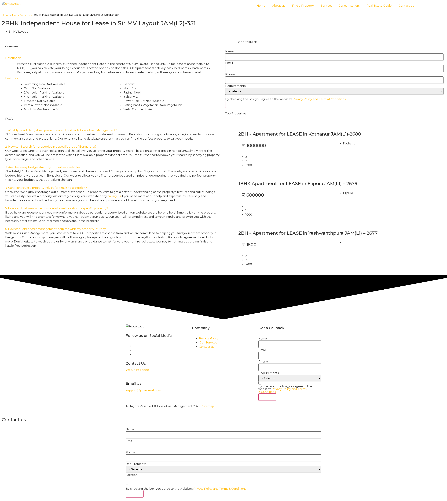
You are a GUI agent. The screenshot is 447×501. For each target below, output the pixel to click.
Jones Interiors (349, 5)
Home (261, 5)
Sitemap (208, 406)
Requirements (235, 86)
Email (229, 63)
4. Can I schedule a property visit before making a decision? (46, 187)
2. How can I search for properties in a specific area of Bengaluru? (50, 146)
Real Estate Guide (379, 5)
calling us (114, 196)
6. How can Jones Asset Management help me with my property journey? (56, 229)
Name (229, 51)
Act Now (234, 104)
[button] (112, 130)
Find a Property (303, 5)
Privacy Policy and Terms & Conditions (319, 99)
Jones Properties (22, 15)
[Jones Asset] (11, 4)
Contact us (406, 5)
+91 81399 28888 (137, 370)
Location (132, 475)
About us (278, 5)
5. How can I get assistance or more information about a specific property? (56, 208)
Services (326, 5)
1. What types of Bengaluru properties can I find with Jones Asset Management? (61, 130)
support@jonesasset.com (143, 390)
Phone (230, 74)
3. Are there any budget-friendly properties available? (42, 167)
